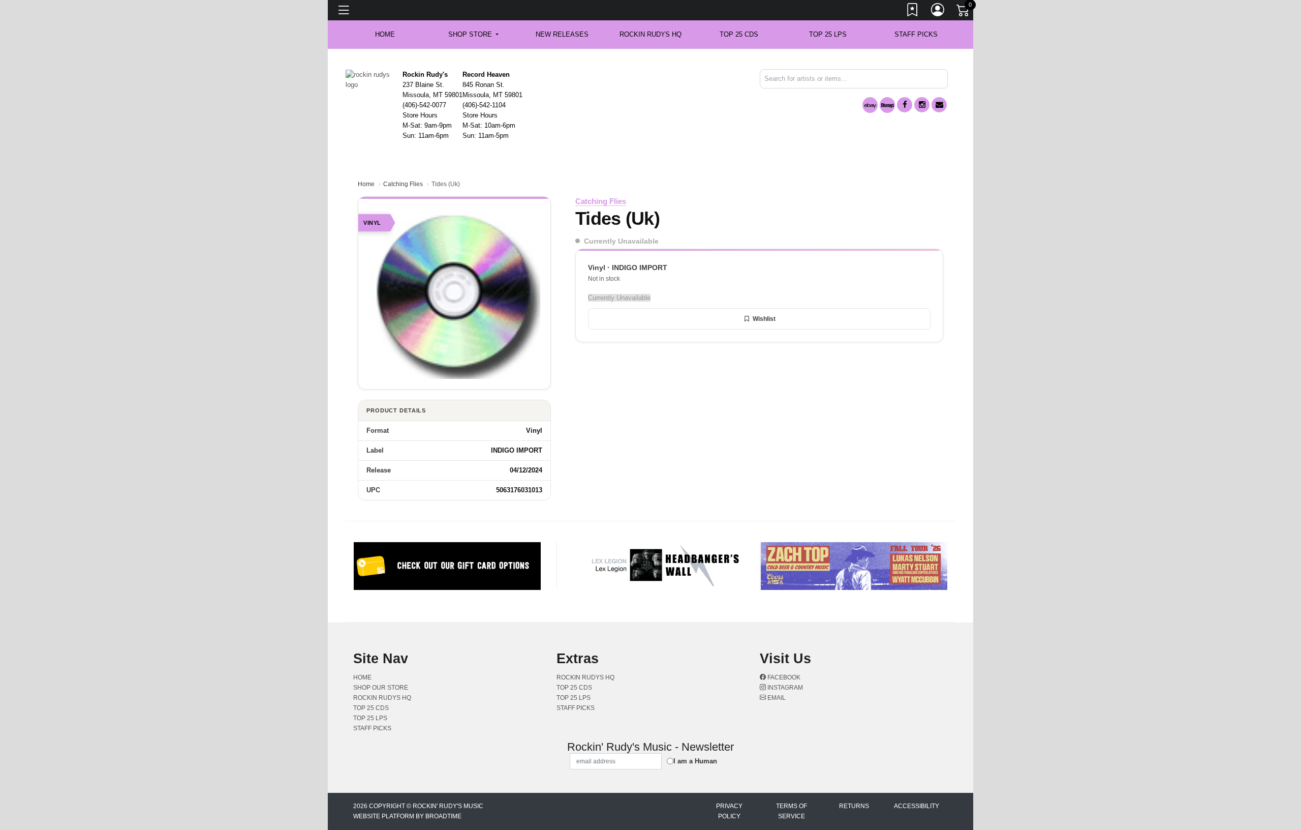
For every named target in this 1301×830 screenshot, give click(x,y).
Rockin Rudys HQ (650, 34)
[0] (963, 12)
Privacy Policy (729, 811)
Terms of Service (791, 811)
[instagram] (922, 104)
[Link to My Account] (938, 12)
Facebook (783, 677)
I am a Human (695, 761)
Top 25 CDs (739, 34)
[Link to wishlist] (913, 12)
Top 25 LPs (828, 34)
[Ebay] (870, 105)
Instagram (784, 687)
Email (776, 697)
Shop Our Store (380, 687)
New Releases (562, 34)
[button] (473, 34)
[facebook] (904, 104)
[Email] (939, 104)
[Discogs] (887, 105)
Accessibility (916, 806)
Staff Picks (916, 34)
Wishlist (764, 318)
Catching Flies (403, 184)
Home (366, 184)
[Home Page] (370, 79)
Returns (854, 806)
